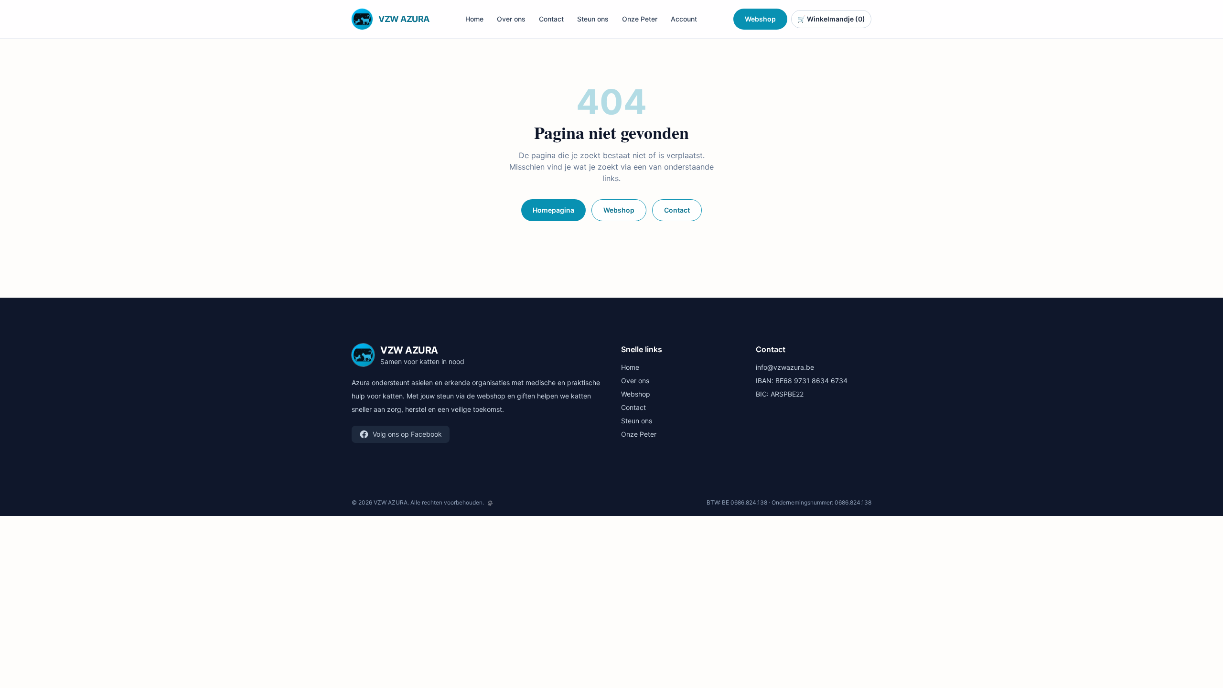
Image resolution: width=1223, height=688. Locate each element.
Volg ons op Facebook (407, 434)
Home (474, 19)
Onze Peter (639, 19)
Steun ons (593, 19)
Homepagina (553, 210)
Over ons (511, 19)
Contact (551, 19)
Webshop (760, 19)
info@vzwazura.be (785, 367)
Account (684, 19)
